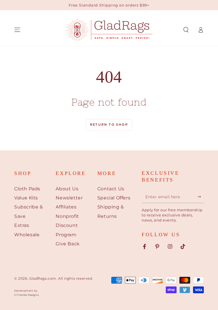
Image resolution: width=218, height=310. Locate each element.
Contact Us (110, 188)
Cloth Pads (27, 188)
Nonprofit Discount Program (67, 225)
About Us (67, 188)
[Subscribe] (200, 196)
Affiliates (66, 207)
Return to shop (109, 124)
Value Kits (26, 198)
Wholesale (26, 234)
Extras (21, 225)
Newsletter (69, 198)
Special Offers (113, 198)
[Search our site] (186, 30)
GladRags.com (42, 278)
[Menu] (17, 30)
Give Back (67, 243)
